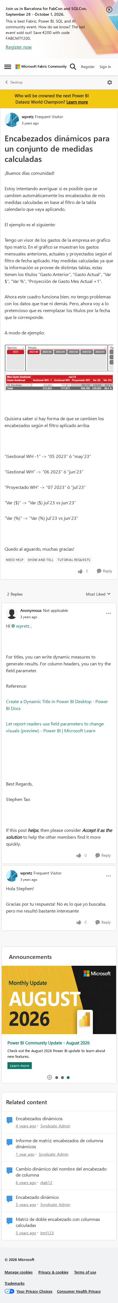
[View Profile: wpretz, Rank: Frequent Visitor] (12, 120)
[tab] (56, 1077)
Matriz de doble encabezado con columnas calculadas (58, 1222)
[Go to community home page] (41, 66)
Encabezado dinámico (37, 1197)
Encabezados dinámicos (39, 1118)
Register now (19, 47)
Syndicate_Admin (55, 1126)
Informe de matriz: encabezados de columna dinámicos (59, 1143)
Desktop (16, 82)
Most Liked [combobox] (98, 594)
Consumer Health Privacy (79, 1291)
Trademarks (15, 1283)
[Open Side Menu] (7, 66)
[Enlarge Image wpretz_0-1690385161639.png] (59, 368)
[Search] (73, 66)
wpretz (28, 116)
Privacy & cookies (53, 1272)
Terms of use (85, 1272)
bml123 (47, 1232)
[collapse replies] (59, 605)
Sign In (105, 66)
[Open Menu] (110, 82)
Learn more (77, 102)
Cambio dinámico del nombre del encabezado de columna (61, 1172)
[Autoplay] (49, 1077)
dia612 (46, 1182)
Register (88, 66)
